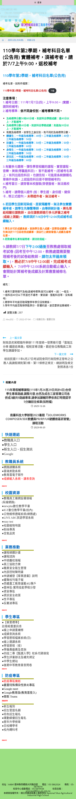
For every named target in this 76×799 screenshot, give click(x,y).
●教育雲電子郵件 (13, 474)
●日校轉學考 (10, 725)
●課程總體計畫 (11, 552)
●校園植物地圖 (11, 525)
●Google (7, 454)
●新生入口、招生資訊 (17, 449)
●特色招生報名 (11, 714)
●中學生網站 (10, 661)
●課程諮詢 (8, 556)
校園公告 (40, 319)
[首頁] (3, 40)
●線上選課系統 (11, 641)
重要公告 (51, 319)
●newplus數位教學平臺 (16, 506)
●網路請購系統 (11, 467)
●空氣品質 (8, 533)
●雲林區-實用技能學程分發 (19, 587)
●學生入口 (9, 445)
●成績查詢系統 (11, 633)
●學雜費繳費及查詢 (14, 649)
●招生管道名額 (11, 710)
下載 (52, 90)
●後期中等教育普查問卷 (17, 665)
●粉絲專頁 (8, 529)
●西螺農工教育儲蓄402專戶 (19, 583)
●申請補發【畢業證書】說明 (20, 575)
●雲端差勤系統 (11, 471)
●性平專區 (8, 599)
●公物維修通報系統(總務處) (19, 513)
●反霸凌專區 (10, 603)
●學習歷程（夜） (13, 645)
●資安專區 (8, 591)
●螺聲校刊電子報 (13, 579)
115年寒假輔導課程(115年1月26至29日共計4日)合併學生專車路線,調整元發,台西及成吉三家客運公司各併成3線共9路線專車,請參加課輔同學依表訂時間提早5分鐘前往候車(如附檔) (38, 396)
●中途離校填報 (11, 560)
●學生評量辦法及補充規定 (18, 657)
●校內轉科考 (10, 729)
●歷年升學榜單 (11, 721)
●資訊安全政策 (11, 595)
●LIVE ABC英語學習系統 (18, 517)
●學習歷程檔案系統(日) (16, 637)
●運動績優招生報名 (14, 717)
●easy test (7, 521)
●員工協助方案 (11, 564)
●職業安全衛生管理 (14, 568)
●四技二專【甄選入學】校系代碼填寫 (25, 653)
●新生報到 (8, 706)
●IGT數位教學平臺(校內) (17, 510)
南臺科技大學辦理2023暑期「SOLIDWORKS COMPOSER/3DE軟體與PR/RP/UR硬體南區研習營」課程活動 (38, 419)
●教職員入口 (11, 440)
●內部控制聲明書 (13, 571)
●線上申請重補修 (13, 630)
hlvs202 (9, 319)
